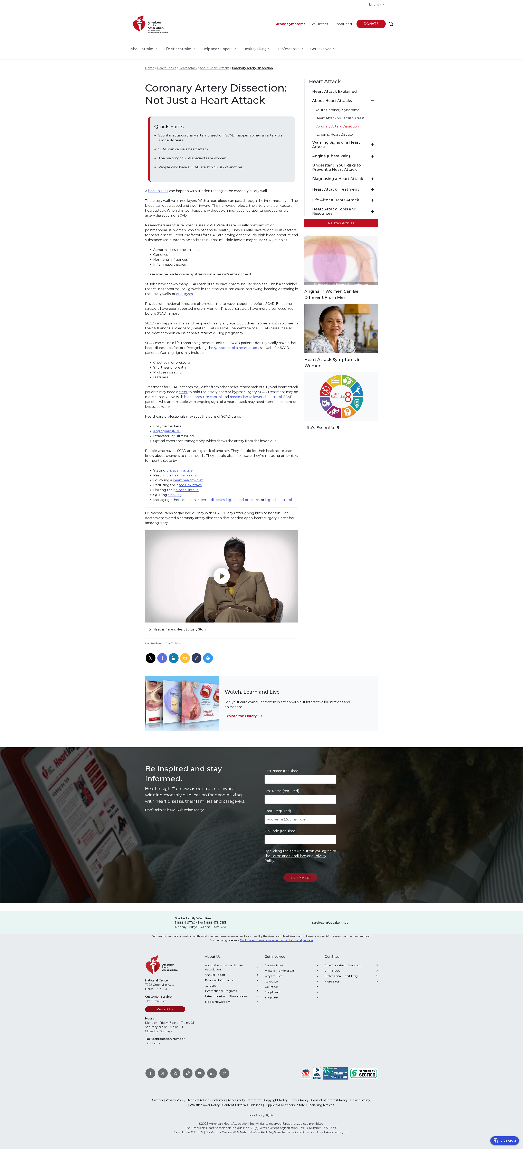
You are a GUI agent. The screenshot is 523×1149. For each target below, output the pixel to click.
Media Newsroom (217, 1001)
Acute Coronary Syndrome (337, 110)
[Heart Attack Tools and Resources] (372, 211)
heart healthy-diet (188, 480)
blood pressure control (203, 397)
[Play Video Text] (221, 576)
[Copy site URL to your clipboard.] (196, 658)
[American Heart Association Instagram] (175, 1073)
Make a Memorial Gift (279, 970)
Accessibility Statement (245, 1100)
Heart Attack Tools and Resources (334, 211)
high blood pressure (242, 500)
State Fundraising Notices (315, 1105)
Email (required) (278, 811)
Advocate (271, 981)
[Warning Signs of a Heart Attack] (372, 145)
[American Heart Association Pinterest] (224, 1073)
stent (183, 392)
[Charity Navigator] (335, 1073)
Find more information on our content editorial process (276, 940)
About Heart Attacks (214, 68)
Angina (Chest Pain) (331, 156)
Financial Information (219, 980)
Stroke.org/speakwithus (330, 922)
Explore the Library (241, 716)
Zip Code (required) (281, 831)
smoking (175, 495)
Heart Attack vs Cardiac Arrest (339, 118)
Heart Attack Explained (334, 91)
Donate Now (274, 965)
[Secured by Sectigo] (363, 1073)
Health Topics (166, 68)
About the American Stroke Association (224, 967)
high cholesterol (278, 500)
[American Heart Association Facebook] (150, 1073)
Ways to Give (273, 976)
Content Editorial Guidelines (242, 1105)
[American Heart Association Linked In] (212, 1073)
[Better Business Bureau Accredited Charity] (317, 1073)
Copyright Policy (276, 1100)
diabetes (218, 500)
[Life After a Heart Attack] (372, 200)
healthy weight (184, 475)
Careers (210, 985)
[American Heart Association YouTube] (199, 1073)
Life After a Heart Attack (335, 200)
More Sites (332, 981)
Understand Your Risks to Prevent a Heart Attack (336, 167)
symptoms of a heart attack (236, 348)
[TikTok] (187, 1073)
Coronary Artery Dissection (252, 68)
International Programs (221, 991)
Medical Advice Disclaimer (206, 1100)
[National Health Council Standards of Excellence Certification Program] (306, 1073)
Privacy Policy (175, 1100)
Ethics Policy (299, 1100)
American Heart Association (343, 965)
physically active (179, 470)
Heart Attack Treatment (335, 189)
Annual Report (215, 974)
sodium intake (190, 485)
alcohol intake (187, 490)
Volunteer (271, 986)
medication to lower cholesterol (256, 397)
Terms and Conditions (288, 856)
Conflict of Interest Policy (329, 1100)
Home (149, 68)
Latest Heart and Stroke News (226, 996)
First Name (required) (282, 771)
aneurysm (184, 294)
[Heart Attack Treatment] (372, 189)
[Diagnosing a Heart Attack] (372, 179)
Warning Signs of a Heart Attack (336, 144)
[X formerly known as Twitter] (162, 1073)
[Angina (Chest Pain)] (372, 156)
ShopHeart (272, 992)
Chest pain (161, 362)
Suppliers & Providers (280, 1105)
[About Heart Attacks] (372, 100)
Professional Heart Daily (341, 976)
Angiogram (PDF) (167, 431)
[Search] (391, 24)
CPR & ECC (332, 970)
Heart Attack (188, 68)
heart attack (158, 191)
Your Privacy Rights (261, 1115)
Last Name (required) (282, 791)
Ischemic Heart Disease (334, 134)
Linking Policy (360, 1100)
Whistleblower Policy (205, 1105)
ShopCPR (271, 997)
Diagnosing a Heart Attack (337, 179)
